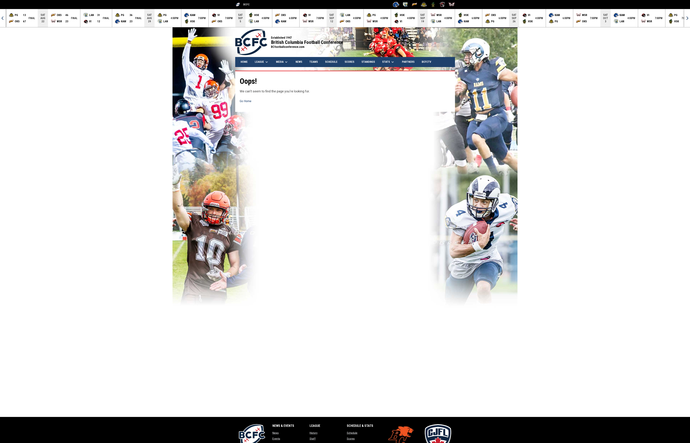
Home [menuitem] (244, 61)
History (314, 432)
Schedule (352, 432)
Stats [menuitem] (388, 62)
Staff (313, 438)
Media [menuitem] (282, 62)
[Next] (687, 18)
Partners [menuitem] (408, 61)
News (275, 432)
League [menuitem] (262, 62)
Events (276, 438)
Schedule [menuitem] (331, 61)
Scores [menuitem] (349, 61)
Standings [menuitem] (368, 61)
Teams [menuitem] (313, 61)
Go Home (245, 101)
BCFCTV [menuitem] (426, 61)
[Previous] (3, 18)
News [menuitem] (300, 61)
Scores (351, 438)
